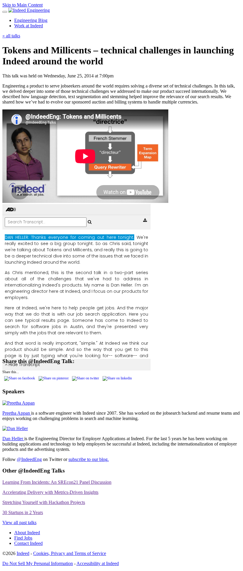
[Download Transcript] (145, 220)
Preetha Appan (16, 413)
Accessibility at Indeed (97, 563)
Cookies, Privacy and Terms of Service (69, 553)
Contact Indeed (28, 543)
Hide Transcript (23, 365)
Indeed (23, 553)
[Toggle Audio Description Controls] (10, 210)
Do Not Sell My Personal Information (37, 563)
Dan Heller (13, 438)
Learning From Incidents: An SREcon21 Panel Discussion (56, 482)
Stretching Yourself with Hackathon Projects (43, 502)
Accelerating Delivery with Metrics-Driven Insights (50, 492)
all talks (11, 35)
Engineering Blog (30, 20)
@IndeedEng (29, 459)
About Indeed (27, 532)
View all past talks (19, 522)
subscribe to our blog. (88, 459)
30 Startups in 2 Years (22, 512)
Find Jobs (23, 537)
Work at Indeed (28, 25)
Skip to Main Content (22, 4)
